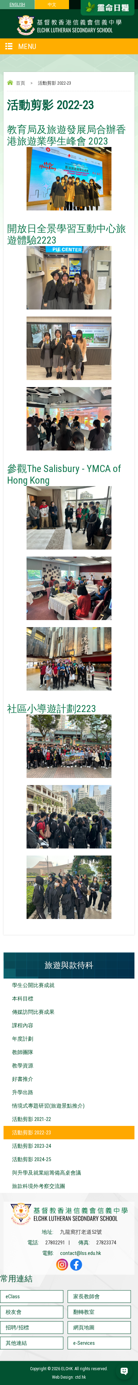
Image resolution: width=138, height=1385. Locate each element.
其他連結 (16, 1343)
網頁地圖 (83, 1327)
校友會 (14, 1312)
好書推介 (22, 1079)
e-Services (84, 1343)
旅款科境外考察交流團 (38, 1186)
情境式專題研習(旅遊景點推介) (48, 1106)
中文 (52, 4)
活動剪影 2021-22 (31, 1119)
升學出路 (22, 1092)
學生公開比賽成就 (33, 985)
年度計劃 (22, 1039)
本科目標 (22, 998)
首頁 (20, 83)
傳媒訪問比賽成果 (33, 1012)
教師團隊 (22, 1052)
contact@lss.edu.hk (80, 1253)
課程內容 (22, 1025)
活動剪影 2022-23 (31, 1132)
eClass (13, 1296)
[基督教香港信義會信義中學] (69, 35)
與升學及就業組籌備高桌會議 (46, 1173)
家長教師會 (86, 1296)
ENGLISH (17, 4)
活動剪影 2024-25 (31, 1159)
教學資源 (22, 1065)
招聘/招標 (17, 1327)
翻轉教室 (83, 1312)
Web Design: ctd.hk (69, 1377)
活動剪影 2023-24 (31, 1146)
